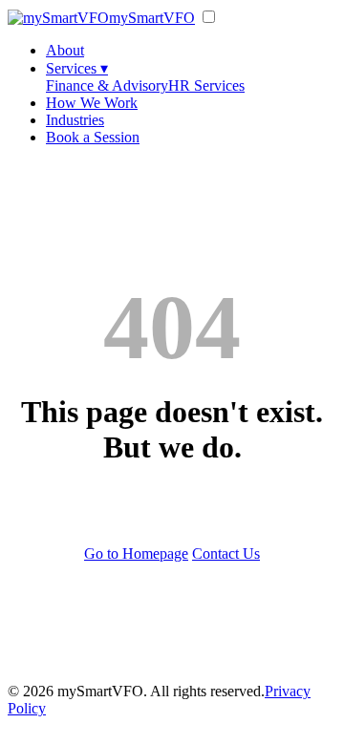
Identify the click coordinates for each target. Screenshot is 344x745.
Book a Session (93, 137)
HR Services (206, 85)
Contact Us (226, 553)
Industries (75, 120)
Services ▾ (77, 68)
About (65, 50)
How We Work (92, 103)
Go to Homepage (136, 553)
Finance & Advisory (107, 85)
